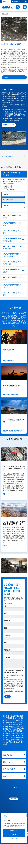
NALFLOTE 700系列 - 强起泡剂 (12, 294)
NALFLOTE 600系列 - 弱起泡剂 (12, 232)
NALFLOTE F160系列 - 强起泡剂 (12, 278)
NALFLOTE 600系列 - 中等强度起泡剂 (12, 263)
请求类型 (7, 650)
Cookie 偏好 (13, 798)
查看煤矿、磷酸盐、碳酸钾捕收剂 (12, 431)
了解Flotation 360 (8, 125)
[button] (18, 7)
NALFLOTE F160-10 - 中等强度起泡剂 (12, 247)
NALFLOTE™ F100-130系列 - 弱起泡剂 (12, 174)
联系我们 (6, 77)
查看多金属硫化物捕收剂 (10, 395)
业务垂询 (7, 635)
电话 (5, 642)
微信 (14, 792)
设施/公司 (7, 620)
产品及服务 (5, 14)
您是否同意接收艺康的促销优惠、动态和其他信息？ (13, 671)
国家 (5, 628)
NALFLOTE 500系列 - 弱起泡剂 (12, 224)
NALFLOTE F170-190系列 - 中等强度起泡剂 (12, 255)
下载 (4, 494)
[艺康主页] (6, 7)
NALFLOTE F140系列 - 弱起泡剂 (12, 216)
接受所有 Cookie (14, 830)
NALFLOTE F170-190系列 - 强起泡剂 (12, 286)
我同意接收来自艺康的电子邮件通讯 (14, 676)
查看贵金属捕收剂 (8, 361)
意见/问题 (7, 657)
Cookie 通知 (18, 826)
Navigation (7, 156)
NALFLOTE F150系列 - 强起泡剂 (12, 271)
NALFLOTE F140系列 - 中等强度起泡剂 (12, 240)
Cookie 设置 (14, 838)
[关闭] (25, 815)
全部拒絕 (14, 834)
